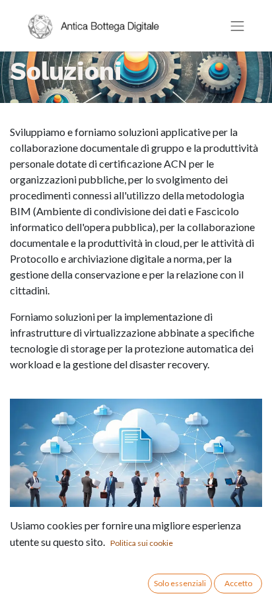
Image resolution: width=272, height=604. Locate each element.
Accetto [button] (238, 583)
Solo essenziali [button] (180, 583)
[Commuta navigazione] (237, 26)
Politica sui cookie (141, 543)
